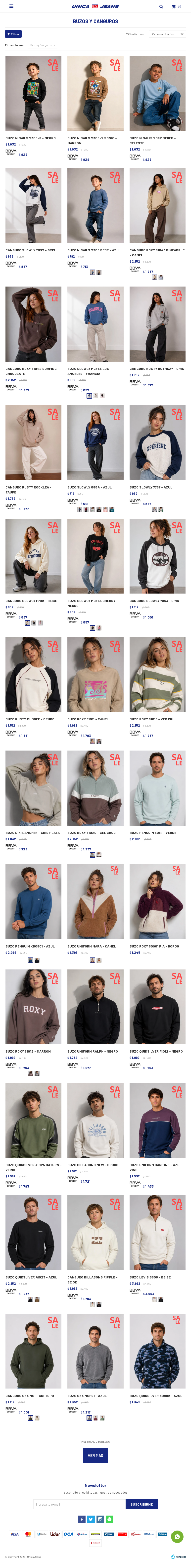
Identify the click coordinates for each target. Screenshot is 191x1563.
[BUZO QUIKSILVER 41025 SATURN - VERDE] (33, 1120)
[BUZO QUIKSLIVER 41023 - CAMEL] (37, 1299)
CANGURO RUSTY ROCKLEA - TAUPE (28, 489)
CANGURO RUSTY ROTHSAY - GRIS (157, 368)
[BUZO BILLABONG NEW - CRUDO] (95, 1120)
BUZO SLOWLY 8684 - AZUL (89, 487)
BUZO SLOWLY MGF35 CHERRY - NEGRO (92, 603)
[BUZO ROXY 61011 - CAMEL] (95, 675)
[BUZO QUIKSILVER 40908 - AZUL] (157, 1351)
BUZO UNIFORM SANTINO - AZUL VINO (156, 1167)
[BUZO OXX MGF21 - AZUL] (95, 1351)
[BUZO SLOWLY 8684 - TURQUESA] (111, 509)
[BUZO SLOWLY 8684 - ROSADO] (105, 509)
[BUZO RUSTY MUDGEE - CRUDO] (33, 675)
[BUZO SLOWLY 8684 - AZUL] (95, 443)
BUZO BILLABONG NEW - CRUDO (92, 1165)
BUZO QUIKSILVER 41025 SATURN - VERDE (33, 1167)
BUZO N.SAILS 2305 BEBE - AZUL (94, 250)
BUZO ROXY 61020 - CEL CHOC (91, 832)
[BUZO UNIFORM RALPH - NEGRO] (95, 1007)
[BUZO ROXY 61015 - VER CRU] (157, 675)
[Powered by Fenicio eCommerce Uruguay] (178, 1557)
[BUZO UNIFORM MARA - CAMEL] (95, 902)
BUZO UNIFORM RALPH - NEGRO (92, 1051)
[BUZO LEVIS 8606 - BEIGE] (157, 1233)
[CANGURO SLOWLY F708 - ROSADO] (40, 623)
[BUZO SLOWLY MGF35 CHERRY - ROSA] (98, 627)
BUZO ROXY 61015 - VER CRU (152, 719)
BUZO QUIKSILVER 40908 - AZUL (156, 1396)
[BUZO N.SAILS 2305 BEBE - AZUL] (95, 206)
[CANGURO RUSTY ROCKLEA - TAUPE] (33, 443)
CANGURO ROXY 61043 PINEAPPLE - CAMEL (157, 252)
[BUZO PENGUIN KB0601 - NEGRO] (37, 960)
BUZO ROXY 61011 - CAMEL (88, 719)
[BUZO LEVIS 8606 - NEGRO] (160, 1299)
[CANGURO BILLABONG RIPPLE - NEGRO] (98, 1304)
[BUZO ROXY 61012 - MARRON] (33, 1007)
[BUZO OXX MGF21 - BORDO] (95, 1417)
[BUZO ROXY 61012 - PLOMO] (37, 1073)
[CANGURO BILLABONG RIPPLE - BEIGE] (95, 1233)
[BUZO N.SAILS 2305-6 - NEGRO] (33, 93)
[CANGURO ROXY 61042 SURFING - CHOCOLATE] (33, 324)
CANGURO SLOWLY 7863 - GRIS (154, 601)
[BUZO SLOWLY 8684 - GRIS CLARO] (92, 509)
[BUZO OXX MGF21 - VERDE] (102, 1417)
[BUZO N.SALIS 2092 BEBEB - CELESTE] (157, 93)
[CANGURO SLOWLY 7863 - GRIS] (157, 556)
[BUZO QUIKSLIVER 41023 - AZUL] (33, 1233)
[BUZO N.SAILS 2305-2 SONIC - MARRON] (95, 93)
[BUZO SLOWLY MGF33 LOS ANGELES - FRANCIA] (95, 324)
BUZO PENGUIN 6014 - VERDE (153, 832)
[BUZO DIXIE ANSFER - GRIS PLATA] (33, 788)
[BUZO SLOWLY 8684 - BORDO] (86, 509)
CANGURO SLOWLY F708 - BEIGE (31, 601)
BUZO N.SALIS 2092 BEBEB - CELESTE (153, 140)
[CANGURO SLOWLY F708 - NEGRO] (33, 623)
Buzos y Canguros (40, 45)
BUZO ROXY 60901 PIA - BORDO (154, 946)
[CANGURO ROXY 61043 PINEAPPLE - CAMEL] (157, 206)
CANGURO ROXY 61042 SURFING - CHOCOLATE (32, 371)
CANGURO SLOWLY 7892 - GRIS (30, 250)
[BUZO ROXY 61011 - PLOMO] (98, 741)
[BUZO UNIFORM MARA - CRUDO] (98, 960)
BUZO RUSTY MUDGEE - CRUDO (29, 719)
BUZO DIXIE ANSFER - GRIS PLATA (32, 832)
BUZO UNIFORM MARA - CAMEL (91, 946)
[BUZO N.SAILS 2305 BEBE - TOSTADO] (98, 272)
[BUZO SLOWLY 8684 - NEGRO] (98, 509)
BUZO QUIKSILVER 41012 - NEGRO (156, 1051)
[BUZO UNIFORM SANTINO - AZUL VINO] (157, 1120)
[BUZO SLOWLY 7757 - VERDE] (160, 509)
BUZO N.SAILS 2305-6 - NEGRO (30, 138)
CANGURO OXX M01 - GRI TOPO (29, 1396)
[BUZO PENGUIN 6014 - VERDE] (157, 788)
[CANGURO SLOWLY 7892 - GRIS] (33, 206)
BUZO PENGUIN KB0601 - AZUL (30, 946)
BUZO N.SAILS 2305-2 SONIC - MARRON (92, 140)
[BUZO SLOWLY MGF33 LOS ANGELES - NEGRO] (102, 395)
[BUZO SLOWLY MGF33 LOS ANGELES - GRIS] (95, 395)
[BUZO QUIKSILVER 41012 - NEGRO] (157, 1007)
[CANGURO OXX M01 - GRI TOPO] (33, 1351)
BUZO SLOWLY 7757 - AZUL (151, 487)
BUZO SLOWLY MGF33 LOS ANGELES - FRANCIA (88, 371)
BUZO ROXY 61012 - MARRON (28, 1051)
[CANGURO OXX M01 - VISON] (37, 1417)
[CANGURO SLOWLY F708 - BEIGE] (33, 556)
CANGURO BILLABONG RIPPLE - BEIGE (92, 1279)
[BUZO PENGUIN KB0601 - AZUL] (33, 902)
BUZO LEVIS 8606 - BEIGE (150, 1277)
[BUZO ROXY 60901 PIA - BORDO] (157, 902)
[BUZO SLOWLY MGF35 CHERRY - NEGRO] (95, 556)
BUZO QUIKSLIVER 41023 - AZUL (31, 1277)
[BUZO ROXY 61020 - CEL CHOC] (95, 788)
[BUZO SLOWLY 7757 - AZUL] (157, 443)
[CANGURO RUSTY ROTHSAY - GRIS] (157, 324)
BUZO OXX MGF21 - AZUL (87, 1396)
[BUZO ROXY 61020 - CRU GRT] (98, 854)
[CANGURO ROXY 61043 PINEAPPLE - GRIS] (160, 277)
